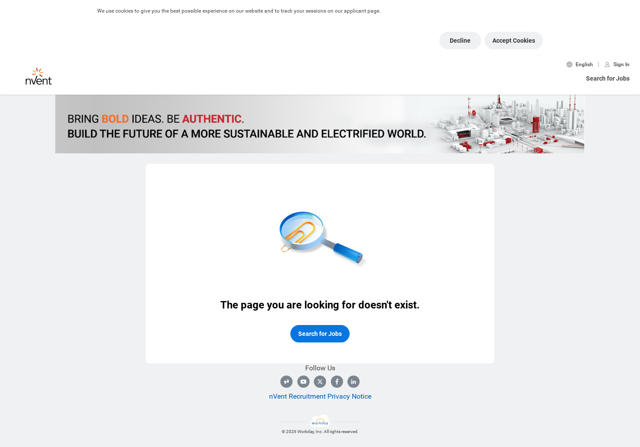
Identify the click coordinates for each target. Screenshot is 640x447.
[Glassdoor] (286, 382)
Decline (460, 40)
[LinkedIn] (353, 382)
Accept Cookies (513, 40)
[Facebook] (337, 382)
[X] (320, 382)
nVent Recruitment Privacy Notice (320, 396)
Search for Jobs (608, 78)
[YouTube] (303, 382)
